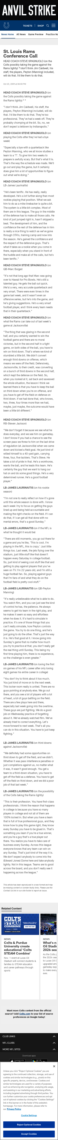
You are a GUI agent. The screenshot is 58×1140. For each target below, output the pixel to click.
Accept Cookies (29, 1134)
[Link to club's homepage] (6, 24)
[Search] (47, 25)
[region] (29, 1101)
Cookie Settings (29, 1115)
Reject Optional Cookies (29, 1124)
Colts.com (24, 1013)
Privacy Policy (14, 1109)
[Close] (54, 1066)
